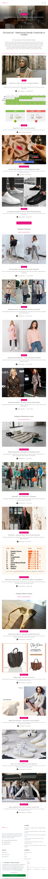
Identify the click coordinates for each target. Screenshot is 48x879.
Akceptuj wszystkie (14, 875)
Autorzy (4, 850)
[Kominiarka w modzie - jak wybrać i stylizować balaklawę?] (24, 70)
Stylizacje (24, 208)
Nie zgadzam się (14, 872)
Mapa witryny (43, 869)
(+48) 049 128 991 (6, 842)
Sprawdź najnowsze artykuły (24, 223)
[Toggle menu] (45, 2)
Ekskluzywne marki (24, 449)
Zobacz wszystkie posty (24, 232)
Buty (25, 854)
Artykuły (26, 825)
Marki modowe (24, 631)
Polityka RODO (29, 869)
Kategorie (27, 850)
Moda (24, 80)
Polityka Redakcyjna (36, 869)
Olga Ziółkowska (5, 856)
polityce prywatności (18, 869)
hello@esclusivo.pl (6, 844)
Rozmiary (24, 14)
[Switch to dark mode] (43, 3)
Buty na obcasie (27, 858)
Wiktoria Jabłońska (5, 854)
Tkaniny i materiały (24, 166)
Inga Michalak (4, 852)
